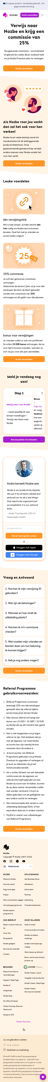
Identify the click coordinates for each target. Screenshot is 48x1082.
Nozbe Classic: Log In (32, 973)
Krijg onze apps (9, 889)
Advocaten (28, 889)
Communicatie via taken (34, 930)
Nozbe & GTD (8, 1015)
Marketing (28, 900)
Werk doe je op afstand (33, 952)
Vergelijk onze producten (34, 978)
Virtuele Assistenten (32, 905)
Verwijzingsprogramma (12, 905)
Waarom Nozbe (9, 879)
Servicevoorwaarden (11, 949)
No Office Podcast (10, 1001)
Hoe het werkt (9, 884)
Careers (6, 954)
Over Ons (7, 933)
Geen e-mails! (29, 925)
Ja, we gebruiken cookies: (15, 1039)
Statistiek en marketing (18, 1050)
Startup (27, 895)
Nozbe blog (7, 996)
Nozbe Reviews (23, 1021)
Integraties (7, 991)
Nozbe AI (6, 985)
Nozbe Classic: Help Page (34, 983)
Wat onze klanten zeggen (13, 900)
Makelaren (28, 884)
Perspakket (7, 938)
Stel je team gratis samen (24, 536)
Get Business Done (31, 879)
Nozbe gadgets (9, 944)
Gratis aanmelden (30, 15)
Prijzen (5, 895)
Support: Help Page (11, 980)
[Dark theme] (24, 1029)
